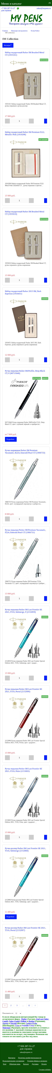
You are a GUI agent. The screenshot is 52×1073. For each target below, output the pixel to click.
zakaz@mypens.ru (44, 8)
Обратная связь (14, 1064)
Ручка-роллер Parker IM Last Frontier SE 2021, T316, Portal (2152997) (25, 929)
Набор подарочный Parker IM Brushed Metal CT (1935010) (24, 212)
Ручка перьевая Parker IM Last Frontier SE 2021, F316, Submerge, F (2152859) (23, 610)
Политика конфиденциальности (29, 1058)
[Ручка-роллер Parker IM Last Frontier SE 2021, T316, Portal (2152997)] (26, 956)
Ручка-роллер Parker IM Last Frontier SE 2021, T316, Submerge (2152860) (25, 849)
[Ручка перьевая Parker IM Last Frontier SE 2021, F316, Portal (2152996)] (26, 718)
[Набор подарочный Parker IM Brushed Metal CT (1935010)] (26, 240)
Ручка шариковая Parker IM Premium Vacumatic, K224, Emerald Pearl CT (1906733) (25, 451)
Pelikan (23, 1021)
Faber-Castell (14, 1021)
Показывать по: (8, 1013)
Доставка (35, 1064)
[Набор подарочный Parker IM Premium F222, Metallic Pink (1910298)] (26, 160)
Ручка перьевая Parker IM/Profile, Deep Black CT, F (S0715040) (25, 372)
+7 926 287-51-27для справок (8, 9)
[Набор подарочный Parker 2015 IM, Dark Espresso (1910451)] (26, 320)
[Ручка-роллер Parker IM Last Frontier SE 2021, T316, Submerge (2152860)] (26, 877)
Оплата (44, 1064)
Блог (4, 1064)
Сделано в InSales (45, 1069)
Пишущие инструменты (19, 31)
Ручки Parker (35, 31)
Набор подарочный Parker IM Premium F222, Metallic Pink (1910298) (25, 133)
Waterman (6, 1028)
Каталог (26, 1064)
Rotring (32, 1021)
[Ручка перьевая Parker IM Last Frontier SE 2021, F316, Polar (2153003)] (26, 797)
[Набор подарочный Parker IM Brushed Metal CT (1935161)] (26, 81)
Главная (5, 31)
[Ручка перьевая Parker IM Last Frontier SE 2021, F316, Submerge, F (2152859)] (26, 638)
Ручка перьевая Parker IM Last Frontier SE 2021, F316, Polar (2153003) (23, 770)
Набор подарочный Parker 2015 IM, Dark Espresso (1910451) (23, 292)
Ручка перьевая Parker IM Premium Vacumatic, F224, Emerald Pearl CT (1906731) (25, 531)
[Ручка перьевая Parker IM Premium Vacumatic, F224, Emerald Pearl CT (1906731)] (26, 558)
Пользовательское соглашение (13, 1061)
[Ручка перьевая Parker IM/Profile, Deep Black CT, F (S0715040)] (26, 399)
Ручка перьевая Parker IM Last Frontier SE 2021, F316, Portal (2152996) (23, 690)
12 (29, 1005)
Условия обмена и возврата (37, 1061)
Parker (24, 1019)
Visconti (13, 1023)
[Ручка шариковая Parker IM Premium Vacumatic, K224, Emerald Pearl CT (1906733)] (26, 479)
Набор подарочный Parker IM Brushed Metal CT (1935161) (24, 53)
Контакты (11, 1058)
